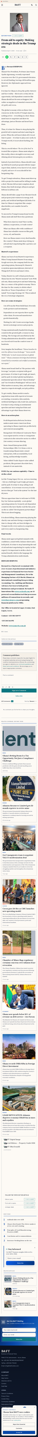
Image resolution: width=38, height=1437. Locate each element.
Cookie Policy (5, 1399)
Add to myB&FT (18, 35)
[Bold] (3, 687)
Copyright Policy (6, 1407)
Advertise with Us (6, 1381)
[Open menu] (3, 5)
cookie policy (17, 1420)
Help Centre (4, 1378)
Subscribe (19, 696)
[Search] (35, 5)
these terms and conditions (11, 666)
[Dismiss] (35, 1247)
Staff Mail (4, 1386)
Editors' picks (6, 36)
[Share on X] (10, 57)
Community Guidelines (8, 1401)
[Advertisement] (19, 1170)
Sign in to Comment (19, 690)
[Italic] (6, 687)
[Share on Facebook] (14, 57)
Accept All (19, 1432)
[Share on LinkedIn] (18, 57)
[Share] (22, 57)
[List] (12, 687)
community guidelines (24, 664)
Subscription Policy (7, 1404)
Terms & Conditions (7, 1393)
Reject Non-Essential (19, 1424)
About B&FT (4, 1375)
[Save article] (26, 57)
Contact (3, 1383)
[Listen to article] (3, 57)
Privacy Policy (5, 1396)
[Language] (32, 5)
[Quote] (9, 687)
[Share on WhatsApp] (6, 57)
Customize (19, 1428)
